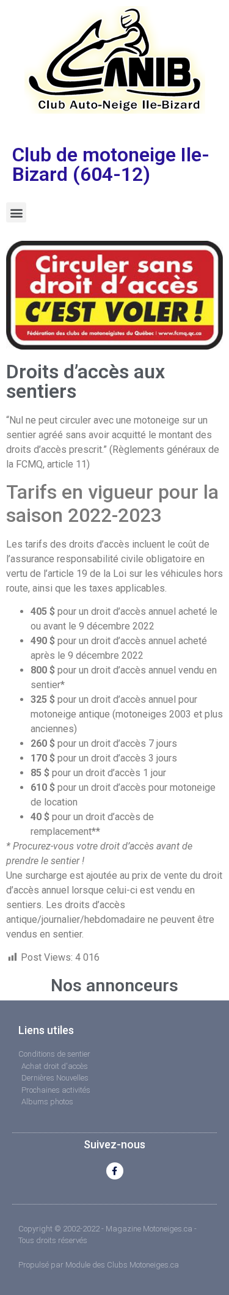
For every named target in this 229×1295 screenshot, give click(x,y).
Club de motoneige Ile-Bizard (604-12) (110, 164)
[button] (16, 212)
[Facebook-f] (114, 1170)
